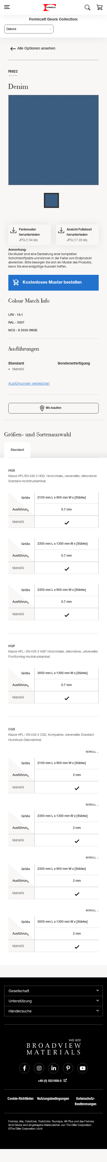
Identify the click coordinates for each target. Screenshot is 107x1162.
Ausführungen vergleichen (29, 383)
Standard (17, 450)
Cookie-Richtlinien (21, 1098)
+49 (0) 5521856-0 (50, 1081)
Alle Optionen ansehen (36, 49)
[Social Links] (24, 1068)
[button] (100, 8)
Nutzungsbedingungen (53, 1098)
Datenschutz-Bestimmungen (85, 1101)
